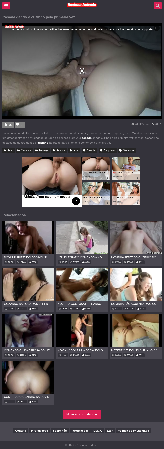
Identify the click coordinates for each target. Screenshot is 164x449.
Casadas (26, 150)
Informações (39, 430)
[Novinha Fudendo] (82, 6)
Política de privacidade (133, 430)
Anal (10, 150)
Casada (91, 150)
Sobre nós (60, 430)
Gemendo (128, 150)
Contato (20, 430)
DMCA (97, 430)
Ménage (43, 150)
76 (10, 124)
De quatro (109, 150)
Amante (61, 150)
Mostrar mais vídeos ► (82, 414)
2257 (110, 430)
